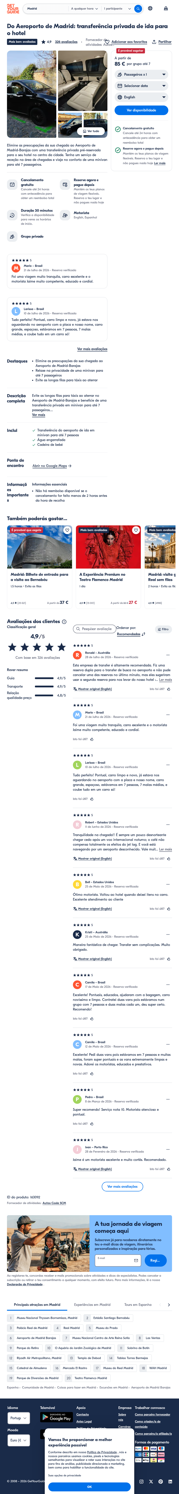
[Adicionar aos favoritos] (67, 530)
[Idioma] (150, 8)
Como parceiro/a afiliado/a (153, 1434)
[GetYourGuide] (13, 9)
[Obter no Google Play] (56, 1418)
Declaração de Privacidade (25, 1284)
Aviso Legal (84, 1421)
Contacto (82, 1414)
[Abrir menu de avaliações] (168, 655)
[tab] (37, 1305)
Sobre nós (122, 1417)
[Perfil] (166, 9)
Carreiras (124, 1427)
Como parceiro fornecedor (152, 1414)
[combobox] (131, 634)
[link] (39, 567)
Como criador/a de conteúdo (147, 1424)
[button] (59, 41)
